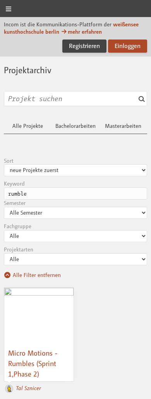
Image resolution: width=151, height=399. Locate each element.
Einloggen (128, 46)
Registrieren (84, 46)
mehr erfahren (85, 31)
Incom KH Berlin (75, 9)
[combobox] (75, 98)
